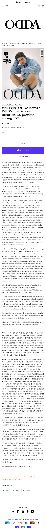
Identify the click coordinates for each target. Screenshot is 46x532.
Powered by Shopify (32, 519)
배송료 (17, 127)
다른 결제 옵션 (23, 156)
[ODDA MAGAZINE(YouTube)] (32, 512)
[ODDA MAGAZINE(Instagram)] (23, 512)
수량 (3, 132)
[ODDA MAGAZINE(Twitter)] (13, 512)
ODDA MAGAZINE (21, 519)
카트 (42, 6)
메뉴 (6, 6)
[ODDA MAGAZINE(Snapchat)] (27, 512)
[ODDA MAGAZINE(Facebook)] (18, 512)
